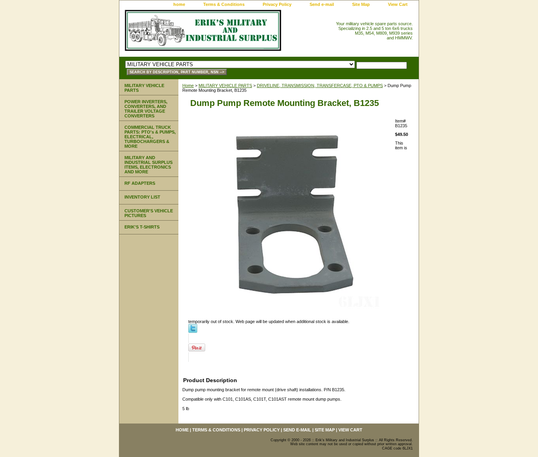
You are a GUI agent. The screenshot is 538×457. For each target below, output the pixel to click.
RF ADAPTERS (139, 183)
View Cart (398, 4)
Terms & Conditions (224, 4)
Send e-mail (322, 4)
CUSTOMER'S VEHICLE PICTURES (148, 213)
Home (188, 85)
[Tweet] (192, 331)
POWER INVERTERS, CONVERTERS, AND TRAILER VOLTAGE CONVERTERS (145, 108)
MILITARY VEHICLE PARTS (225, 85)
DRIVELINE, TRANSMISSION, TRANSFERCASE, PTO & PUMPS (320, 85)
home (179, 4)
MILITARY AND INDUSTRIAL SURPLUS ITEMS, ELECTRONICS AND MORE (148, 164)
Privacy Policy (277, 4)
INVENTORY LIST (142, 197)
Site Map (361, 4)
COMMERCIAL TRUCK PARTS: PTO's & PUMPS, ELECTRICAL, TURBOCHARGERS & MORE (150, 137)
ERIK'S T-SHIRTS (142, 227)
